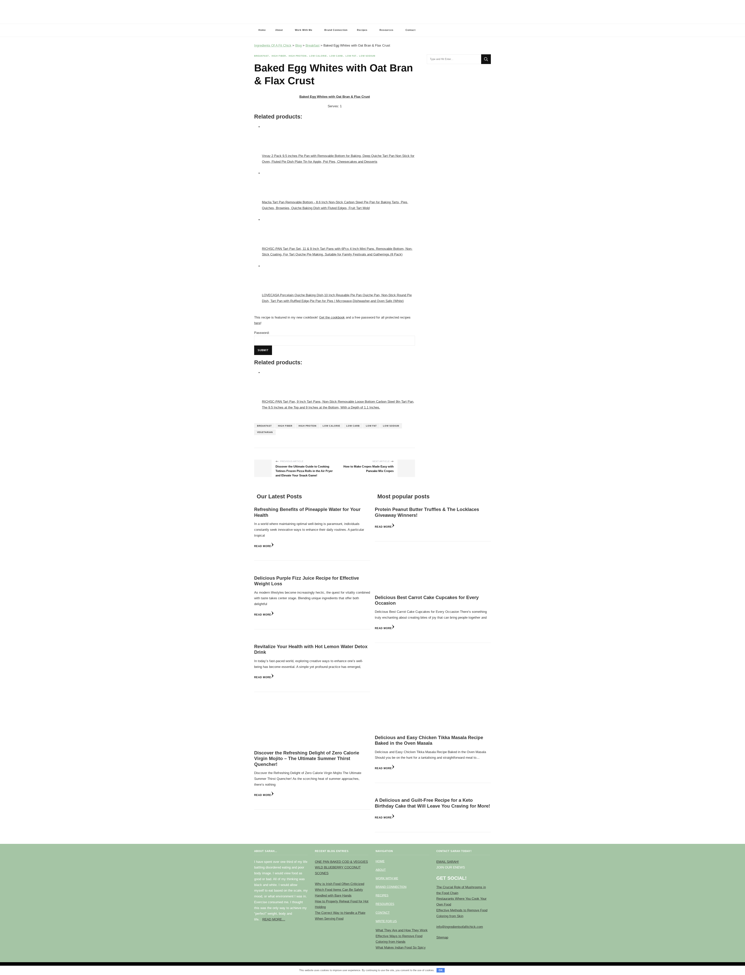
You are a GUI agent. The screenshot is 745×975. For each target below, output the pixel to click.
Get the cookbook (332, 317)
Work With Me (303, 30)
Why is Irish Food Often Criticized (339, 884)
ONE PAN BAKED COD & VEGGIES (341, 862)
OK (441, 970)
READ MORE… (273, 919)
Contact (410, 30)
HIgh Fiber (285, 426)
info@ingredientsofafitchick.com (459, 927)
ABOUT (381, 869)
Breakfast (261, 56)
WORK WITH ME (387, 878)
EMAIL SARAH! (447, 862)
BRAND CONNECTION (391, 886)
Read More (262, 546)
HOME (380, 861)
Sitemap (442, 937)
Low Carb (336, 56)
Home (262, 30)
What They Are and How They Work (402, 930)
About (279, 30)
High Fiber (279, 56)
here (257, 323)
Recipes (362, 30)
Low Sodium (367, 56)
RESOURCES (385, 904)
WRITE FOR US (386, 921)
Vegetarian (265, 432)
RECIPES (382, 895)
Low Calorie (318, 56)
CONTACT (383, 912)
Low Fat (351, 56)
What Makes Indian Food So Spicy (401, 947)
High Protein (298, 56)
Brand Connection (335, 30)
